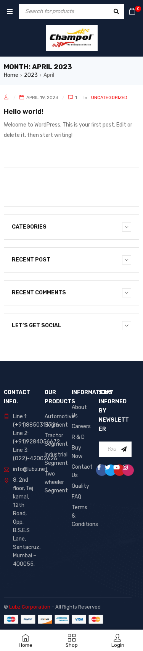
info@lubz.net (30, 469)
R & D (78, 437)
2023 (31, 75)
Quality (80, 486)
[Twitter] (110, 470)
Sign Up (124, 449)
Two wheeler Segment (56, 482)
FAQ (76, 497)
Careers (81, 426)
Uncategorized (109, 97)
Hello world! (23, 111)
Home (11, 75)
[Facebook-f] (102, 470)
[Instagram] (128, 470)
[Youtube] (119, 470)
